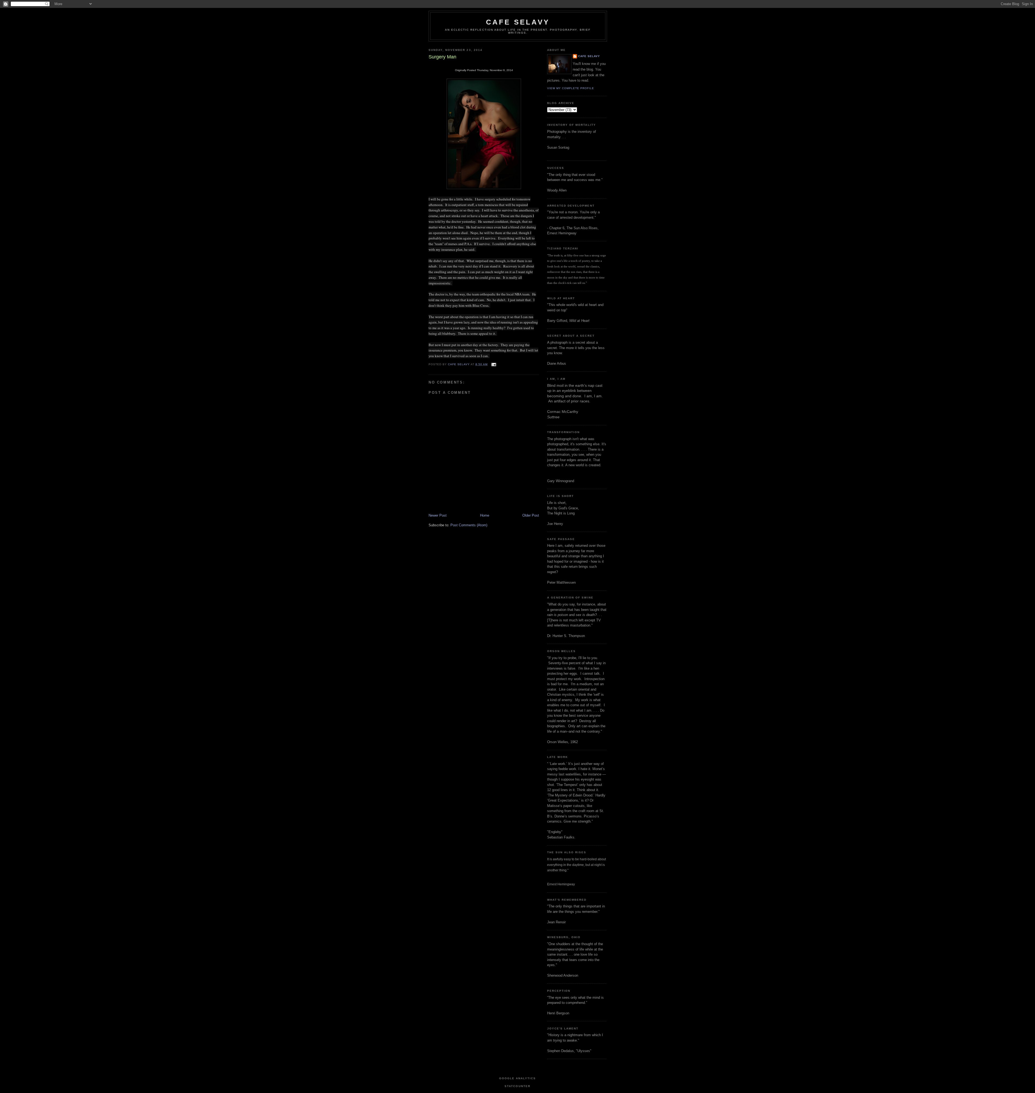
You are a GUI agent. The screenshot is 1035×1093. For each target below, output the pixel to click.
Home (484, 515)
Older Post (530, 515)
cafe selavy (518, 22)
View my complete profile (570, 88)
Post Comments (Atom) (468, 525)
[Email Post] (493, 364)
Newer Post (438, 515)
